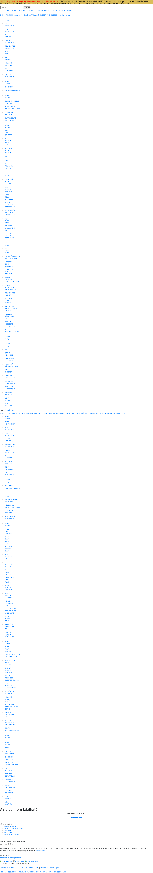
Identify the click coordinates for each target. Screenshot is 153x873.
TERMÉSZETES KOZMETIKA (10, 294)
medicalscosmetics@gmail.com (10, 858)
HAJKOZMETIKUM (9, 30)
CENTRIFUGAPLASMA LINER (10, 382)
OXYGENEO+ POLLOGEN (9, 360)
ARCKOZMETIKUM (9, 36)
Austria (22, 861)
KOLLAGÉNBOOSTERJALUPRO (8, 150)
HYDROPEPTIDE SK (21, 868)
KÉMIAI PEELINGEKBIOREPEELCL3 (10, 205)
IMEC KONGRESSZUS (26, 11)
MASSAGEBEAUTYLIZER (9, 393)
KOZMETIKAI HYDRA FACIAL (10, 388)
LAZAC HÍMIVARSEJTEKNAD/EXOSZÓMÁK (13, 257)
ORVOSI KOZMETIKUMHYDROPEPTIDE (10, 287)
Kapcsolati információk (11, 834)
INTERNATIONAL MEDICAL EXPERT (29, 872)
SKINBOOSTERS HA (8, 158)
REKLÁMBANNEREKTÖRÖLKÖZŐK (9, 236)
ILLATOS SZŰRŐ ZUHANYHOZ (10, 119)
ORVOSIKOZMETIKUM (9, 41)
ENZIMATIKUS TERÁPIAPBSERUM (9, 272)
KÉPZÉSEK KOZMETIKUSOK (62, 11)
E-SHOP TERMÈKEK (6, 15)
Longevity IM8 (18, 15)
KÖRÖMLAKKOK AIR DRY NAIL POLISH (12, 108)
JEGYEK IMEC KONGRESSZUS (12, 331)
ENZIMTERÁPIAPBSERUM (8, 189)
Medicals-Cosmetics (7, 868)
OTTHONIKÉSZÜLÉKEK (9, 75)
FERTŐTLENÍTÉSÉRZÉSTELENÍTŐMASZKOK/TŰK (10, 213)
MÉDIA (14, 11)
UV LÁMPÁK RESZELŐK (9, 113)
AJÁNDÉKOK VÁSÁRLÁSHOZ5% (10, 228)
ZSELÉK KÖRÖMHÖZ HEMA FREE (12, 102)
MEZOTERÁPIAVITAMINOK (9, 197)
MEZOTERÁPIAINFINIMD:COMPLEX (10, 264)
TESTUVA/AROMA (9, 70)
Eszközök (36, 15)
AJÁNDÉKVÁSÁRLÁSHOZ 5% (10, 316)
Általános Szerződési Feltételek (14, 828)
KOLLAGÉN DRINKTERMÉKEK (8, 301)
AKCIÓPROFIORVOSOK (8, 133)
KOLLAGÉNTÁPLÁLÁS (8, 64)
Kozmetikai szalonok (64, 15)
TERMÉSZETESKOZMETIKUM (10, 47)
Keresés (27, 8)
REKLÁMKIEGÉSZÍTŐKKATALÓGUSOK (10, 324)
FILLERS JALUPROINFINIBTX (8, 142)
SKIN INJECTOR (8, 371)
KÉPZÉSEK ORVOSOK (43, 11)
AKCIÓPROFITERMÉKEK (8, 251)
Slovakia (10, 861)
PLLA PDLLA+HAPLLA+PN (9, 166)
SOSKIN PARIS (34, 868)
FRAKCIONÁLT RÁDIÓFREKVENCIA (11, 365)
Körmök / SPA (28, 15)
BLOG (7, 11)
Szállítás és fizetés (10, 826)
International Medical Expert (49, 868)
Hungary (35, 861)
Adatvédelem (8, 830)
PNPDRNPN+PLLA (8, 174)
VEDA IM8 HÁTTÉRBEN (12, 90)
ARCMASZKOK (8, 58)
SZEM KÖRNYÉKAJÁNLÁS (8, 220)
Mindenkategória (8, 19)
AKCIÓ (7, 349)
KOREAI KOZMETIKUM (9, 53)
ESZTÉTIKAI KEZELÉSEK (48, 15)
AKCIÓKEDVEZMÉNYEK (10, 24)
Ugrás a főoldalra (76, 818)
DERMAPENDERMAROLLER (10, 376)
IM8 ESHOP (9, 87)
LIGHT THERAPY (8, 399)
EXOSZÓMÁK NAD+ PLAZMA (9, 181)
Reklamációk (8, 832)
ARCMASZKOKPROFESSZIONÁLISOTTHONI (11, 308)
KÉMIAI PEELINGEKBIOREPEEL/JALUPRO (12, 280)
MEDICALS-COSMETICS (8, 872)
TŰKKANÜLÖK (8, 405)
